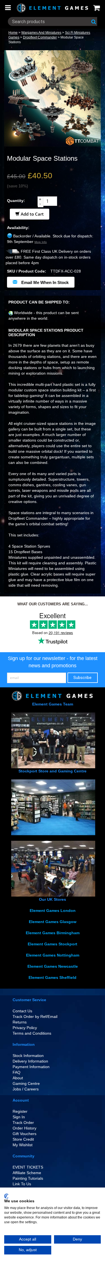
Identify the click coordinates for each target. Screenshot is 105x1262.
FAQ (16, 1072)
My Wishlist (22, 1145)
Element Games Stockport (52, 944)
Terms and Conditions (32, 1033)
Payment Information (31, 1066)
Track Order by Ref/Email (35, 1016)
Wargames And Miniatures (41, 33)
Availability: (18, 227)
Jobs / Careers (26, 1089)
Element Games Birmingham (53, 933)
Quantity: (16, 200)
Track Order (23, 1122)
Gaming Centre (26, 1083)
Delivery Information (30, 1061)
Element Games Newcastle (52, 966)
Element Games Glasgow (52, 921)
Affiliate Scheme (27, 1173)
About (18, 1078)
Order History (24, 1128)
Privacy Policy (25, 1027)
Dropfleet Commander (40, 37)
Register (20, 1111)
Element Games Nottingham (52, 955)
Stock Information (28, 1055)
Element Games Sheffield (52, 977)
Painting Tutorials (28, 1178)
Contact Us (22, 1011)
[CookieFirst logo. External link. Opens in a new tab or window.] (6, 1196)
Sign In (19, 1117)
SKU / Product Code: (26, 271)
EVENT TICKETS (28, 1167)
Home (13, 33)
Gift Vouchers (24, 1133)
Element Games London (53, 910)
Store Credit (23, 1139)
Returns (20, 1022)
